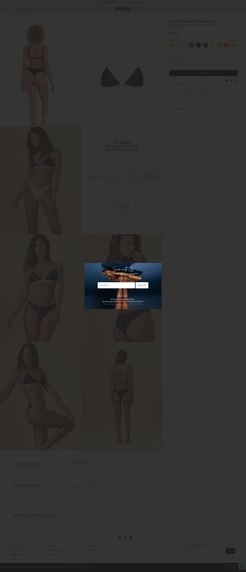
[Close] (158, 266)
